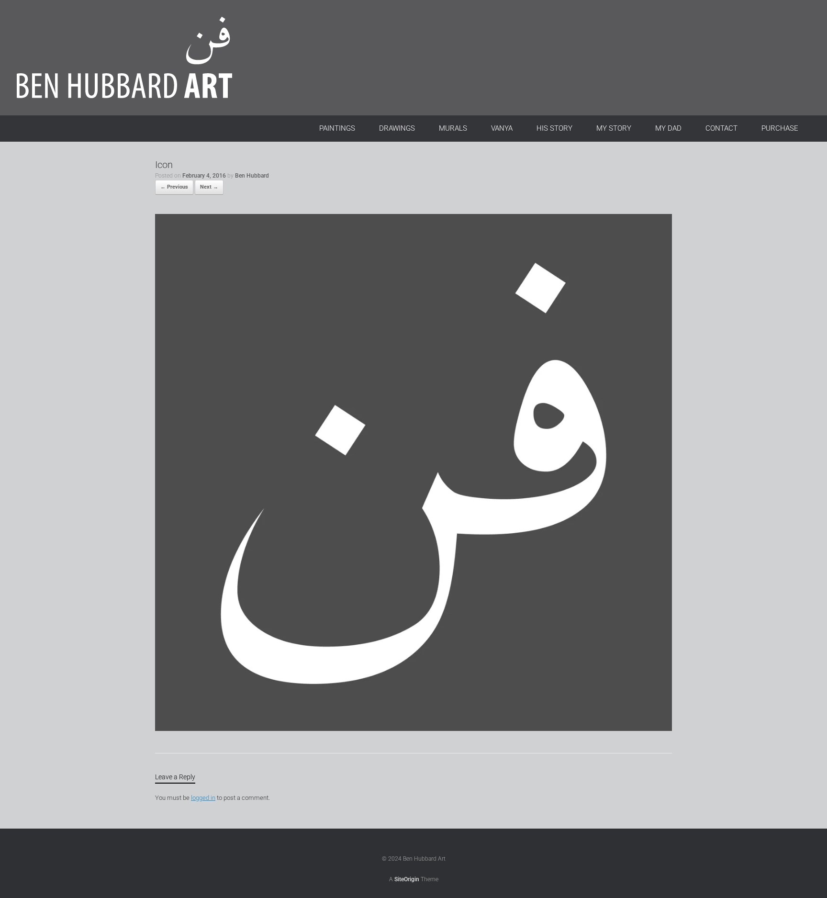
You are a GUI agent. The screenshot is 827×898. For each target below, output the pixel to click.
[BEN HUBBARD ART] (136, 58)
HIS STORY (554, 128)
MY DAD (668, 128)
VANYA (502, 128)
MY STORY (613, 128)
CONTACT (721, 128)
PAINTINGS (337, 128)
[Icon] (413, 728)
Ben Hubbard (252, 175)
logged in (203, 797)
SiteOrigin (406, 879)
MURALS (453, 128)
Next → (209, 187)
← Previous (174, 187)
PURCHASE (779, 128)
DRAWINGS (397, 128)
